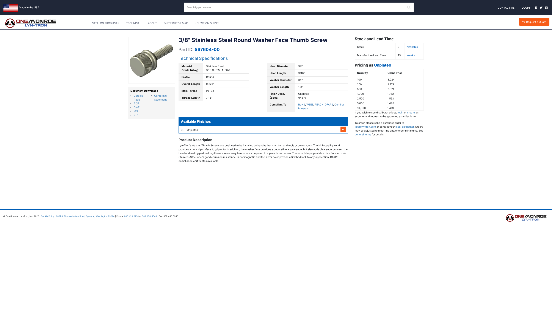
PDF (136, 103)
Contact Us (506, 7)
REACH (319, 104)
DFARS (329, 104)
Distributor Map (176, 23)
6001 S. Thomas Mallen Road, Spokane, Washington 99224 (85, 216)
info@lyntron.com (365, 126)
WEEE (309, 104)
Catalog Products (105, 23)
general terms (363, 134)
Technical (133, 23)
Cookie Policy (47, 216)
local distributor (404, 126)
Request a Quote (536, 21)
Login (526, 7)
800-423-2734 (131, 216)
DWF (137, 107)
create (411, 112)
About (152, 23)
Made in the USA (29, 7)
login (400, 112)
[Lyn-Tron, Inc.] (30, 23)
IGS (136, 111)
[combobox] (299, 7)
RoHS (301, 104)
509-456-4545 (149, 216)
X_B (136, 115)
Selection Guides (207, 23)
